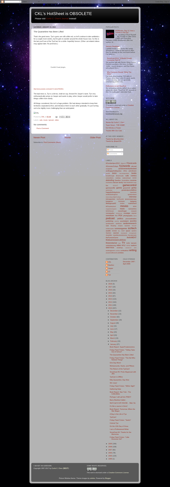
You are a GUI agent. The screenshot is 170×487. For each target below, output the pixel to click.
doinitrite (133, 180)
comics (133, 176)
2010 (110, 308)
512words (124, 165)
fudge (134, 182)
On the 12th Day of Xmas (119, 426)
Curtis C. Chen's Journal (57, 18)
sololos (92, 478)
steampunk (124, 233)
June (112, 329)
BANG (114, 173)
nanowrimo (132, 209)
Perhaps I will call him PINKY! (120, 397)
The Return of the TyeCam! (120, 369)
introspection (110, 199)
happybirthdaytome (113, 192)
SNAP (123, 231)
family (121, 182)
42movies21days (112, 166)
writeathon (125, 250)
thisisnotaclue (111, 243)
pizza (134, 215)
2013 (110, 299)
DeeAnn (118, 180)
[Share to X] (65, 117)
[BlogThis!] (62, 117)
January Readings (112, 46)
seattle (108, 231)
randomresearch (129, 223)
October (113, 317)
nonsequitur (110, 213)
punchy (117, 221)
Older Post (95, 137)
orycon (133, 213)
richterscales (110, 228)
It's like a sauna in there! (119, 406)
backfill (108, 173)
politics (120, 218)
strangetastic (132, 233)
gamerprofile (110, 188)
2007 (110, 450)
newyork (133, 211)
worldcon (118, 250)
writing (132, 250)
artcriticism (132, 171)
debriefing (110, 180)
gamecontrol (129, 185)
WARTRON (110, 248)
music (45, 120)
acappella (109, 169)
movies (124, 206)
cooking (117, 178)
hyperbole (133, 192)
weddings (120, 248)
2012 (110, 302)
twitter (128, 243)
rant (107, 226)
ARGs (125, 171)
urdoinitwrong (111, 245)
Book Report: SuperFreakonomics (122, 347)
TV (123, 242)
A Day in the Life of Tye (118, 414)
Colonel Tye (114, 423)
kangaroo (109, 201)
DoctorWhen (126, 180)
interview (132, 197)
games (119, 188)
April (112, 335)
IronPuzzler (120, 199)
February (113, 341)
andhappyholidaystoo (113, 171)
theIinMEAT (131, 237)
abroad (133, 166)
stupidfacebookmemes (120, 235)
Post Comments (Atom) (52, 142)
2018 (110, 284)
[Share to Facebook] (67, 117)
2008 (110, 447)
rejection (127, 226)
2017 (110, 287)
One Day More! (115, 363)
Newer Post (39, 137)
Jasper (110, 268)
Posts (111, 150)
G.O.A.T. (115, 185)
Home (68, 137)
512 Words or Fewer (113, 128)
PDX (120, 215)
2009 (110, 444)
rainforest (119, 223)
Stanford (108, 233)
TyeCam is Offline (116, 377)
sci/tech (132, 228)
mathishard (132, 203)
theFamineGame (112, 237)
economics (109, 182)
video (57, 120)
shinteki (114, 231)
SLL (119, 231)
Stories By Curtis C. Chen (115, 122)
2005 (110, 456)
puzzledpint (124, 221)
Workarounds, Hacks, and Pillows (122, 366)
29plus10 (123, 163)
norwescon (119, 213)
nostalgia (127, 213)
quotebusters (110, 223)
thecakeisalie (132, 235)
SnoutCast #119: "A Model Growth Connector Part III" (119, 59)
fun (107, 185)
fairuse (115, 182)
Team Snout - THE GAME (115, 125)
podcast (110, 218)
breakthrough (110, 176)
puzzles (133, 221)
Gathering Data (115, 389)
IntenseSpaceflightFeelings (113, 197)
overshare (110, 215)
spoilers (133, 231)
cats (40, 120)
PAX (116, 216)
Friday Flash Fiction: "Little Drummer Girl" (119, 438)
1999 (110, 459)
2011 (110, 305)
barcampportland (124, 173)
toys (119, 243)
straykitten (109, 235)
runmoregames (121, 228)
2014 (110, 296)
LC (109, 271)
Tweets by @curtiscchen (115, 139)
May (112, 332)
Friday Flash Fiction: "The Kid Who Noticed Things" (122, 359)
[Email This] (60, 117)
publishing (109, 221)
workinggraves (110, 250)
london (122, 203)
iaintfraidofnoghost (111, 194)
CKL (109, 262)
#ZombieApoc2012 (113, 163)
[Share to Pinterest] (69, 117)
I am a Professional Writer (119, 429)
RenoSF (134, 225)
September (114, 320)
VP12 (123, 245)
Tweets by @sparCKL (114, 141)
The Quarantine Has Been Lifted (121, 355)
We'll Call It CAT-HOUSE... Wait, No (123, 403)
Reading (113, 226)
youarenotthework (111, 253)
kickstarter (121, 201)
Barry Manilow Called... (118, 400)
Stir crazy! (113, 383)
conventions (109, 178)
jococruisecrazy (130, 199)
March (112, 338)
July (112, 326)
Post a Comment (43, 128)
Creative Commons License (118, 472)
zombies (120, 253)
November (114, 314)
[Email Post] (56, 117)
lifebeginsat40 (111, 203)
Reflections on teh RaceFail (116, 86)
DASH (134, 178)
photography (128, 216)
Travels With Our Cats (114, 131)
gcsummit (126, 188)
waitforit (133, 245)
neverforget (122, 211)
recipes (120, 226)
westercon (128, 247)
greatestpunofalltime (129, 190)
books (133, 173)
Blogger (108, 478)
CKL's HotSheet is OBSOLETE (63, 13)
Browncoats (120, 176)
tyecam (51, 120)
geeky (133, 188)
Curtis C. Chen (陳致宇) (60, 468)
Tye (109, 275)
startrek (116, 233)
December (114, 311)
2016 (110, 290)
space (128, 231)
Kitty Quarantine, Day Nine (119, 380)
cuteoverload (126, 178)
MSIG (134, 206)
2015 (110, 293)
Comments (113, 154)
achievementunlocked (127, 168)
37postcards (131, 163)
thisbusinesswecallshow (116, 240)
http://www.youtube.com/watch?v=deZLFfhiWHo (48, 89)
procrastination (131, 219)
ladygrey (133, 201)
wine (135, 247)
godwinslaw (109, 190)
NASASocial (110, 211)
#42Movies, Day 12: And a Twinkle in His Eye (124, 31)
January (113, 344)
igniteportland (132, 194)
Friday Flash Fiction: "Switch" (120, 420)
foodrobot (130, 182)
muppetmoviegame (111, 209)
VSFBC (128, 245)
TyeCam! (113, 417)
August (113, 323)
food (125, 182)
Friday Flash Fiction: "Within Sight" (122, 386)
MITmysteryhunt (111, 206)
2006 (110, 453)
